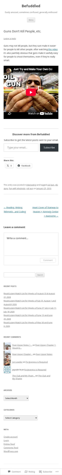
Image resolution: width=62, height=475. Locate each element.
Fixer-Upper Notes (44, 354)
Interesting (31, 184)
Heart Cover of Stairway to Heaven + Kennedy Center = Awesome (45, 211)
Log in (6, 440)
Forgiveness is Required (37, 362)
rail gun (29, 188)
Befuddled (31, 6)
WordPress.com (11, 451)
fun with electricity (17, 188)
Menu (31, 20)
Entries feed (9, 444)
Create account (10, 436)
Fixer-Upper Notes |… (22, 345)
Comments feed (11, 447)
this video (53, 49)
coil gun (50, 184)
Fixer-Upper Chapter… (22, 354)
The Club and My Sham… (23, 375)
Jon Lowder (17, 362)
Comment (48, 260)
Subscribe (49, 147)
